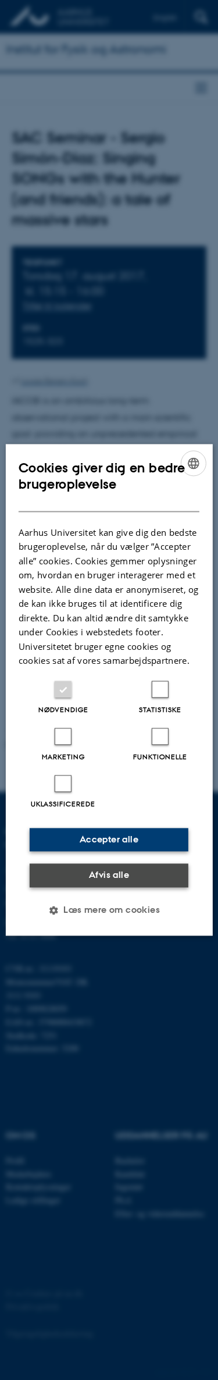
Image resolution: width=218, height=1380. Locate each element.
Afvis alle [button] (109, 874)
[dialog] (108, 690)
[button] (109, 910)
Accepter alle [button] (109, 839)
